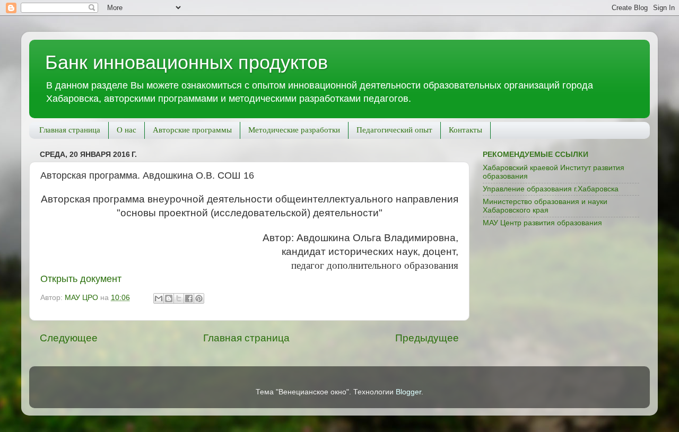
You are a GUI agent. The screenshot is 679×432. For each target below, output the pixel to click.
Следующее (69, 337)
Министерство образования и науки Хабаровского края (545, 206)
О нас (126, 130)
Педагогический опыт (394, 130)
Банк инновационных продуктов (186, 62)
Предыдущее (427, 337)
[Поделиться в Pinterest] (199, 298)
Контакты (465, 130)
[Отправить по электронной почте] (158, 298)
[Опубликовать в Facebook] (189, 298)
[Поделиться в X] (178, 298)
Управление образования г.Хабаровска (551, 189)
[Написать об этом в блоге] (168, 298)
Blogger (408, 392)
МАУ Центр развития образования (542, 223)
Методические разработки (294, 130)
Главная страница (69, 130)
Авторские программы (192, 130)
